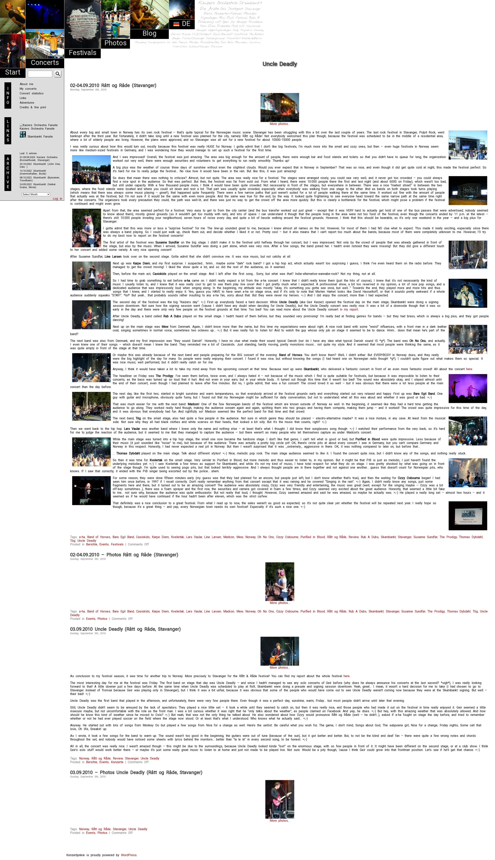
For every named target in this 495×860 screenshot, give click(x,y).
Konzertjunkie (156, 42)
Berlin (208, 13)
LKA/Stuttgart (201, 34)
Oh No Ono (266, 537)
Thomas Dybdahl (471, 537)
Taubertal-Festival (228, 14)
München (250, 14)
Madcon (228, 537)
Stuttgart (235, 9)
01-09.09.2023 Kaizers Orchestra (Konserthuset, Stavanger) (38, 159)
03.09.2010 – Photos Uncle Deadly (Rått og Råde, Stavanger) (136, 772)
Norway (259, 30)
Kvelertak (177, 537)
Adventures (27, 102)
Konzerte (117, 762)
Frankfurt (234, 38)
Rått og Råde (336, 537)
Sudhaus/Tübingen (199, 46)
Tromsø (186, 34)
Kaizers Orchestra (217, 3)
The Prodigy (448, 537)
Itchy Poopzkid (242, 30)
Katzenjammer (215, 38)
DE (185, 24)
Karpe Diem (160, 537)
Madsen (194, 42)
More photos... (280, 124)
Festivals (82, 53)
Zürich (175, 34)
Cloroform (254, 42)
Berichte (91, 544)
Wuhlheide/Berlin (252, 38)
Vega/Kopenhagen (219, 30)
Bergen (176, 38)
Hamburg (140, 42)
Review (353, 537)
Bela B (254, 18)
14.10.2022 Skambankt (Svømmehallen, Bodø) (33, 172)
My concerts (28, 88)
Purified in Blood (312, 537)
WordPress (129, 855)
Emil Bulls (227, 42)
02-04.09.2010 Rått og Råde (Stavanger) (113, 85)
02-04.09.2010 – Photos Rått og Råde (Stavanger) (124, 554)
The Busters (256, 34)
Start (12, 72)
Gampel (202, 30)
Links (23, 98)
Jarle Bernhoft (223, 34)
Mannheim (241, 42)
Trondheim (255, 22)
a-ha (82, 537)
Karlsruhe (253, 26)
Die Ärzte (209, 8)
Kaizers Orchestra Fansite (37, 128)
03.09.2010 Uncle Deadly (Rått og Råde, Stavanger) (125, 629)
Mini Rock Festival (233, 18)
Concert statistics (32, 93)
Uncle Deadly (87, 541)
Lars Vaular (194, 537)
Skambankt (250, 3)
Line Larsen (212, 537)
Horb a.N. (238, 26)
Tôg (72, 541)
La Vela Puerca (177, 42)
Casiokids (143, 537)
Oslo (223, 9)
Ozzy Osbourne (287, 537)
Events (104, 544)
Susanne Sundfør (425, 537)
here (469, 369)
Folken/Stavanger (193, 38)
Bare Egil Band (123, 537)
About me (26, 84)
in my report (349, 309)
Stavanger (252, 9)
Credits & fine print (33, 107)
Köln (203, 26)
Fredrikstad (180, 46)
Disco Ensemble (219, 26)
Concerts (45, 62)
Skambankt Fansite (39, 136)
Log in (57, 198)
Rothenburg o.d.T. (209, 22)
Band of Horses (98, 537)
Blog (149, 33)
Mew (239, 537)
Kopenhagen (209, 18)
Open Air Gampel (235, 22)
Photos (115, 43)
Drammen (217, 46)
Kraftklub (241, 34)
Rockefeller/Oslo (209, 42)
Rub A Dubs (370, 537)
